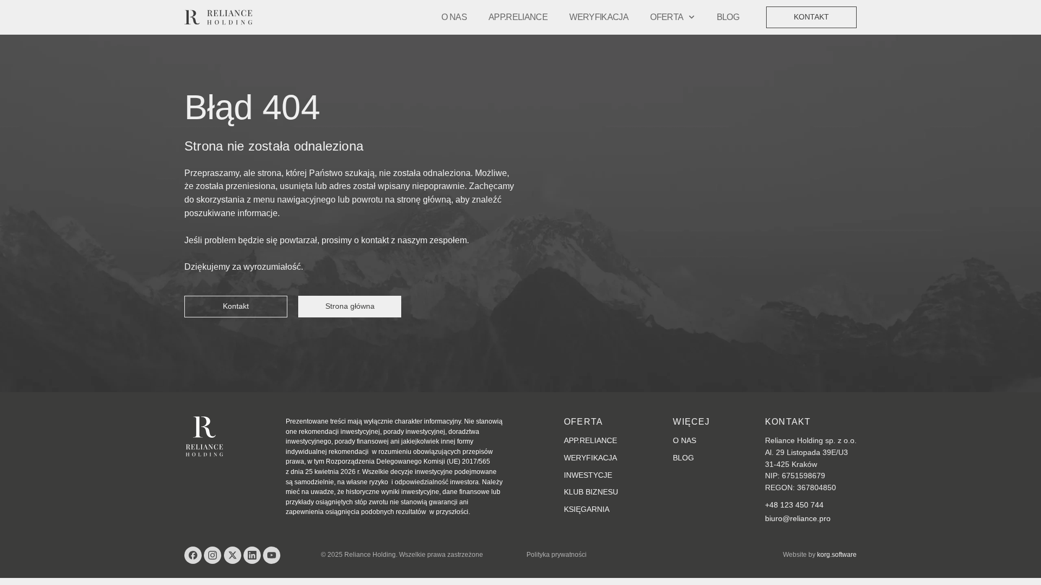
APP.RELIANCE (518, 17)
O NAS (454, 17)
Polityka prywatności (556, 554)
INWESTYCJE (588, 475)
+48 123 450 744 (794, 504)
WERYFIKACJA (598, 17)
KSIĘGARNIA (586, 509)
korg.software (837, 554)
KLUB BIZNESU (591, 491)
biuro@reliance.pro (798, 518)
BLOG (728, 17)
